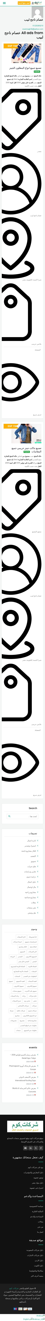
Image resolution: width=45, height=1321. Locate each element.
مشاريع (17, 1016)
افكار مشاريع (23, 947)
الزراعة (12, 956)
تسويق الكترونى (19, 986)
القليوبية (29, 280)
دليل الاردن (39, 1260)
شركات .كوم (14, 1288)
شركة (11, 1011)
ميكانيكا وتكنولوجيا (36, 1271)
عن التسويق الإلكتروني (30, 1016)
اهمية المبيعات (32, 981)
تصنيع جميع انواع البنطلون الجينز (25, 68)
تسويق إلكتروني (32, 986)
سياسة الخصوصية (36, 1206)
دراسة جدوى (31, 877)
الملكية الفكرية (37, 1211)
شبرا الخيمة (37, 280)
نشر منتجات (31, 908)
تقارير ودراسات (30, 872)
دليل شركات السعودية (35, 1250)
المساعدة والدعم (36, 1217)
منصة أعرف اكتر (37, 1276)
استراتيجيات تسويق (31, 942)
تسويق (33, 861)
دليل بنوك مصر (37, 1183)
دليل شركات (33, 996)
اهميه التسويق (20, 981)
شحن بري (27, 1001)
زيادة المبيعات (15, 996)
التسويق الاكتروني (31, 956)
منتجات (18, 1030)
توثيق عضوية (38, 1178)
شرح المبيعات (16, 1001)
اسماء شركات (17, 942)
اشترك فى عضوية (36, 1188)
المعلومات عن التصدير (30, 976)
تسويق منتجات (17, 991)
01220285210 (38, 26)
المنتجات (17, 976)
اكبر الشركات (32, 952)
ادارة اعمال (31, 841)
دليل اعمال (31, 882)
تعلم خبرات (31, 866)
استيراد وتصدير (30, 846)
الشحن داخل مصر (23, 961)
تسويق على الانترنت (31, 991)
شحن (35, 1001)
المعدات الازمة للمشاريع (21, 971)
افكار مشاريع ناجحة (28, 851)
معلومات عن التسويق (30, 1030)
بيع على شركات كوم (35, 1167)
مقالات (40, 1222)
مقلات (33, 903)
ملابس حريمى (36, 344)
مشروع (22, 1020)
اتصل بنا (40, 1232)
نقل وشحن (32, 913)
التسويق (22, 952)
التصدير (20, 956)
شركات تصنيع (32, 1011)
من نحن (40, 1227)
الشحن (34, 961)
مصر (24, 280)
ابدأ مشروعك (33, 937)
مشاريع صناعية (30, 897)
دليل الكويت (38, 1266)
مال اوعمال (31, 887)
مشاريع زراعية (30, 892)
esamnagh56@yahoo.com (32, 29)
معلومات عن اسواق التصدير (28, 1025)
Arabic (39, 1316)
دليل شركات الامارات (35, 1255)
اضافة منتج (33, 947)
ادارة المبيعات (21, 937)
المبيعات (34, 971)
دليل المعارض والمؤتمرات (33, 1172)
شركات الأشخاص (23, 1006)
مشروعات (13, 1020)
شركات (34, 1006)
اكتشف (33, 856)
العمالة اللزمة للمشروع (18, 966)
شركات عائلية (21, 1011)
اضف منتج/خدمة (24, 3)
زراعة (24, 996)
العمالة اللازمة (32, 966)
